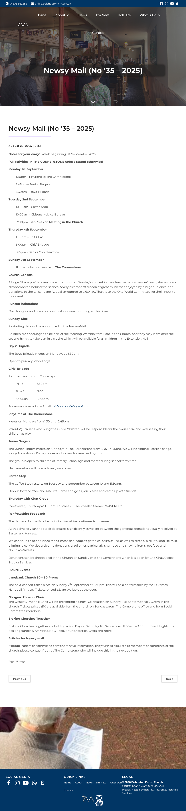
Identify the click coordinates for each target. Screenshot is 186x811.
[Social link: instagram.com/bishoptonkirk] (166, 3)
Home (41, 15)
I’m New (102, 15)
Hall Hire (124, 15)
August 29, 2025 (20, 146)
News (82, 15)
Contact (99, 32)
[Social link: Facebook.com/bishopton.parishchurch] (10, 783)
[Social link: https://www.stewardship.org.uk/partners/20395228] (44, 783)
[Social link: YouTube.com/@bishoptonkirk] (27, 783)
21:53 (38, 146)
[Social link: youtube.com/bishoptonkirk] (172, 3)
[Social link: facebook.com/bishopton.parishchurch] (161, 3)
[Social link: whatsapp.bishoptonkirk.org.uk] (35, 783)
